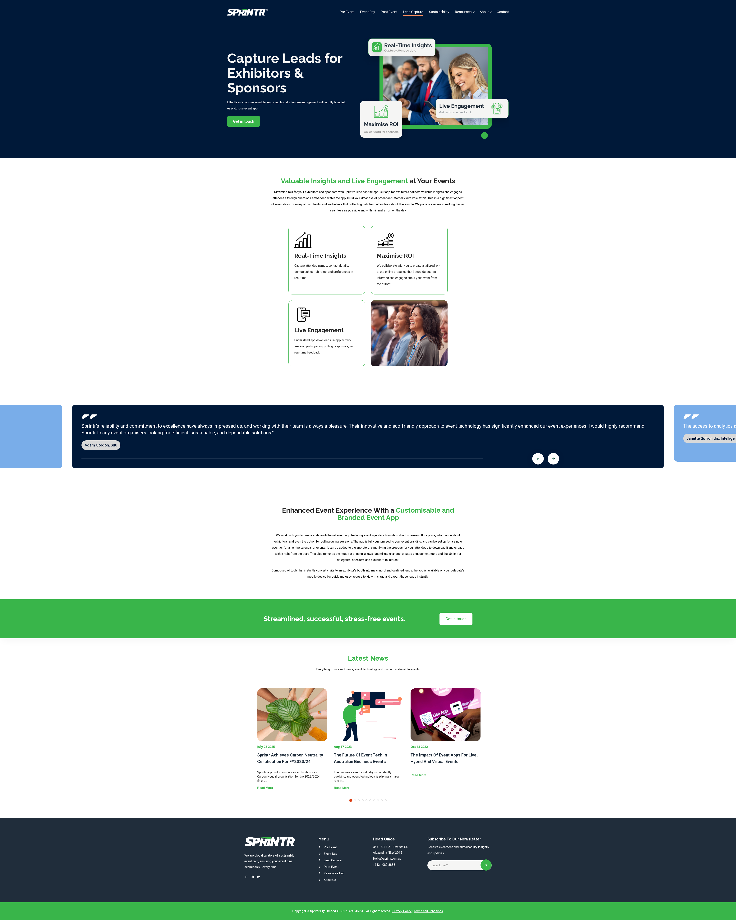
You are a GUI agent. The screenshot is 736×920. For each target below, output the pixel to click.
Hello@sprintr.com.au (387, 858)
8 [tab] (378, 800)
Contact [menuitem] (503, 12)
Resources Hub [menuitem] (334, 873)
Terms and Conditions (428, 911)
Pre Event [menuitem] (347, 12)
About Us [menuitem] (330, 880)
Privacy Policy (402, 911)
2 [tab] (355, 800)
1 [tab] (350, 800)
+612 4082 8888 (384, 865)
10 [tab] (386, 800)
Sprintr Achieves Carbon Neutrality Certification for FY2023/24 (290, 758)
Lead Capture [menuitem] (413, 12)
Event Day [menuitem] (367, 12)
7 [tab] (374, 800)
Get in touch (243, 121)
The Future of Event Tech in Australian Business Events (360, 758)
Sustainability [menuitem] (439, 12)
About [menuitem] (484, 12)
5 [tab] (366, 800)
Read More (265, 787)
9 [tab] (382, 800)
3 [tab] (359, 800)
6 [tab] (370, 800)
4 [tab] (363, 800)
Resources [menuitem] (463, 12)
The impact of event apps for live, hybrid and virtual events (444, 758)
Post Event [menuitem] (389, 12)
